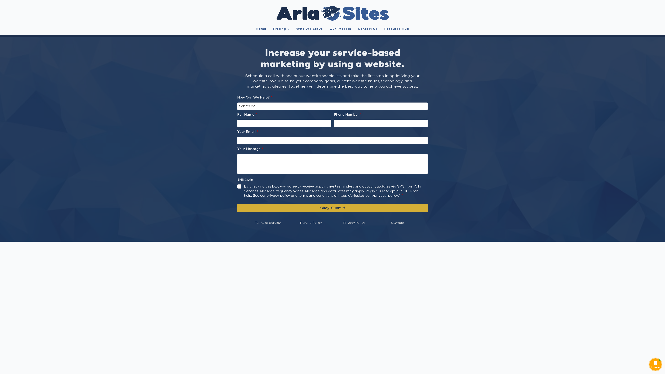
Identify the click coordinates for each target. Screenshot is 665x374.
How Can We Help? (254, 97)
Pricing (279, 28)
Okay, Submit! (332, 208)
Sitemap (397, 222)
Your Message (250, 149)
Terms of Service (268, 222)
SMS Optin (245, 179)
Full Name (247, 114)
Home (261, 28)
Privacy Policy (354, 222)
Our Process (340, 28)
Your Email (247, 131)
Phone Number (348, 114)
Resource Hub (396, 28)
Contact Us (367, 28)
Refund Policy (311, 222)
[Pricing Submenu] (289, 29)
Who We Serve (309, 28)
